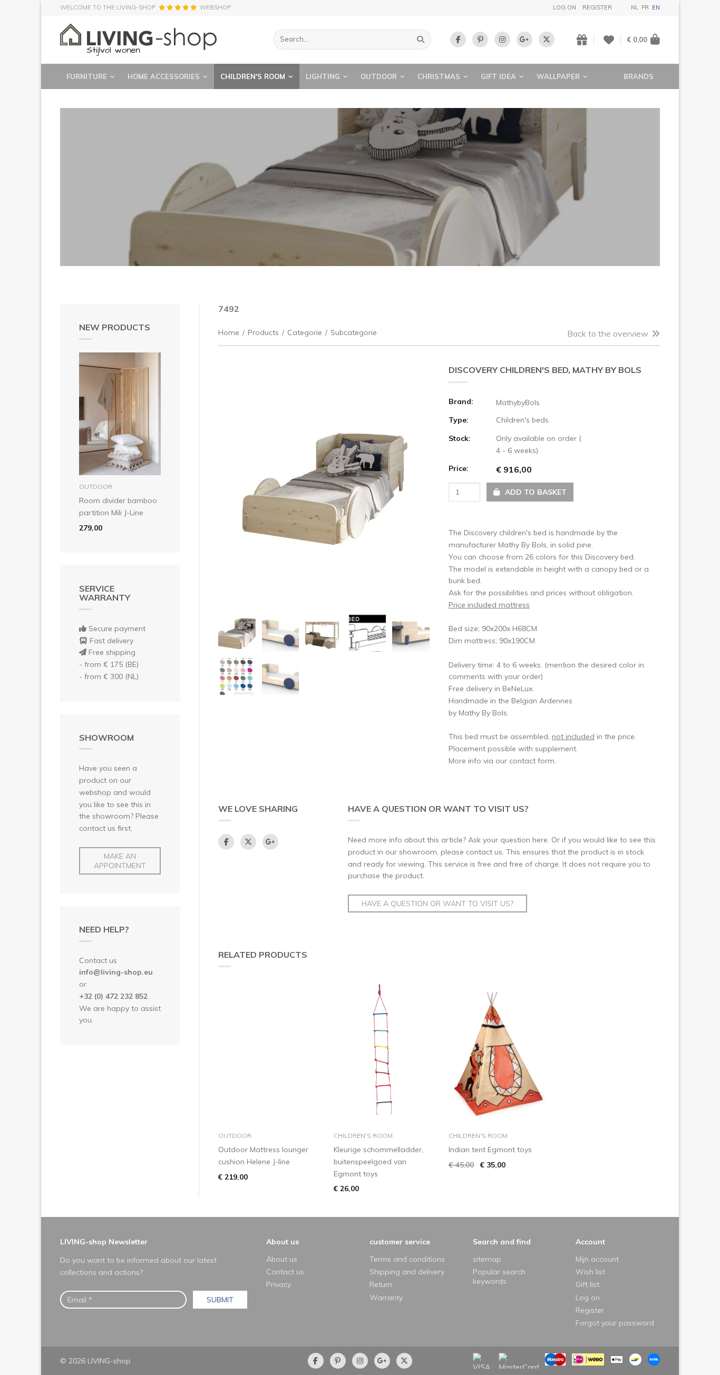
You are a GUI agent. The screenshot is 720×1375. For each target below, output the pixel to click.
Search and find (502, 1241)
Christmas (438, 76)
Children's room (252, 76)
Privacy (278, 1284)
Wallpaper (558, 76)
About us (282, 1241)
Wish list (590, 1271)
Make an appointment (120, 860)
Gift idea (498, 76)
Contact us (285, 1271)
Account (590, 1241)
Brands (639, 76)
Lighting (323, 76)
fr (645, 7)
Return (380, 1284)
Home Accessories (164, 76)
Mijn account (597, 1259)
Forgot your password (615, 1323)
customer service (399, 1241)
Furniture (86, 76)
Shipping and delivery (406, 1271)
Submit (220, 1299)
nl (634, 7)
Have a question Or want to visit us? (437, 903)
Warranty (386, 1297)
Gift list (587, 1284)
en (656, 7)
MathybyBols (518, 402)
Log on (564, 7)
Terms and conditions (407, 1259)
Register (597, 7)
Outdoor (379, 76)
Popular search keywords (499, 1276)
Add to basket (535, 492)
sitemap (487, 1259)
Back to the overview (607, 333)
